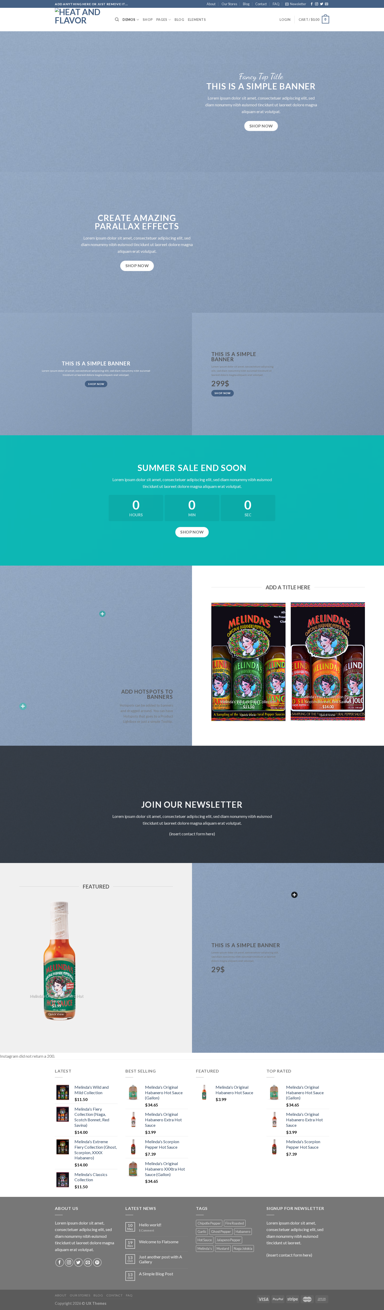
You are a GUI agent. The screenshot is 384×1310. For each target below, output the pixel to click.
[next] (367, 664)
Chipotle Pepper (209, 1223)
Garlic (201, 1231)
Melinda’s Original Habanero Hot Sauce (56, 998)
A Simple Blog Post (156, 1273)
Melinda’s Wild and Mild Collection (248, 702)
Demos (129, 19)
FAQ (276, 4)
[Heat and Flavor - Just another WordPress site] (81, 19)
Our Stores (229, 4)
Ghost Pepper (221, 1231)
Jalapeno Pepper (229, 1240)
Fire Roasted (234, 1223)
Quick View (247, 715)
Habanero (243, 1231)
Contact (261, 4)
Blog (246, 4)
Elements (197, 19)
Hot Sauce (204, 1240)
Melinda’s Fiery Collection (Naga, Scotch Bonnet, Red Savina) (327, 699)
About (211, 4)
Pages (161, 19)
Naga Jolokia (243, 1248)
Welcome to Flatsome (158, 1241)
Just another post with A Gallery (160, 1259)
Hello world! (150, 1224)
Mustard (223, 1248)
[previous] (208, 664)
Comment (146, 1230)
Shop (148, 19)
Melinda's (204, 1248)
